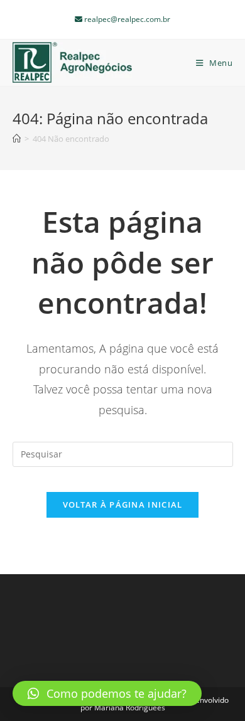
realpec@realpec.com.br (126, 19)
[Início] (17, 138)
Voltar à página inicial (123, 504)
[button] (107, 693)
